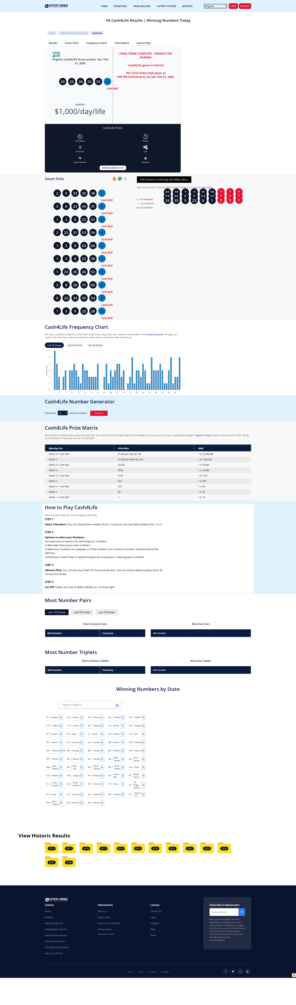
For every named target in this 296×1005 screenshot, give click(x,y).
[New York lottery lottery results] (81, 767)
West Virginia (55, 802)
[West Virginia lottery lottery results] (61, 802)
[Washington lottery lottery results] (122, 794)
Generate (99, 413)
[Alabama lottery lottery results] (61, 717)
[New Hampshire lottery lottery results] (122, 759)
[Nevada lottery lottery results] (102, 759)
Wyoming (98, 802)
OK (48, 775)
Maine (117, 742)
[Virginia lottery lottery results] (102, 794)
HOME (104, 6)
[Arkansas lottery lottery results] (122, 717)
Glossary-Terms (106, 934)
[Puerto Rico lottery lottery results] (122, 775)
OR (68, 775)
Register (244, 6)
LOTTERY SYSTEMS (166, 6)
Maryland (139, 742)
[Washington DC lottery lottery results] (143, 794)
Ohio (137, 767)
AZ (89, 717)
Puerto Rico (116, 775)
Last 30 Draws (54, 345)
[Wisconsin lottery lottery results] (81, 802)
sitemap (165, 971)
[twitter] (233, 971)
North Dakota (117, 767)
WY (89, 802)
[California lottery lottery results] (143, 717)
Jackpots (49, 917)
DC (130, 794)
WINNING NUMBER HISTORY (113, 168)
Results (53, 43)
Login (233, 6)
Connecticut (78, 725)
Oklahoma (56, 775)
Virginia (96, 794)
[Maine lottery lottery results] (122, 742)
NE (68, 759)
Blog (152, 929)
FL (109, 725)
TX (109, 784)
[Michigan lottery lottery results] (81, 750)
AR (109, 717)
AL (48, 717)
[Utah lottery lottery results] (61, 794)
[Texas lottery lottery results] (122, 784)
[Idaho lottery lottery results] (81, 734)
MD (130, 742)
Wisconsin (76, 802)
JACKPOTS (187, 6)
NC (89, 767)
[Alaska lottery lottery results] (81, 717)
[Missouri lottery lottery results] (143, 750)
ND (109, 767)
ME (109, 742)
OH (130, 767)
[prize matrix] (80, 136)
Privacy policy (105, 929)
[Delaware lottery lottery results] (102, 725)
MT (48, 759)
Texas (116, 784)
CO (48, 725)
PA (89, 775)
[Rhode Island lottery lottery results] (143, 775)
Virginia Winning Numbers (73, 33)
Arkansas (118, 717)
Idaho (74, 734)
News (153, 935)
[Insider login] (145, 147)
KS (48, 742)
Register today (202, 435)
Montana (56, 759)
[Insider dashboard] (145, 158)
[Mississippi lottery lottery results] (122, 750)
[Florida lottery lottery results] (122, 725)
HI (47, 734)
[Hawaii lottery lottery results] (61, 734)
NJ (130, 759)
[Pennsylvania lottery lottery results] (102, 775)
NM (48, 767)
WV (48, 802)
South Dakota (76, 784)
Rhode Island (136, 775)
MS (109, 750)
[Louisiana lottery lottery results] (102, 742)
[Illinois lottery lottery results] (102, 734)
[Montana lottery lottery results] (61, 759)
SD (68, 784)
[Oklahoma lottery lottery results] (61, 775)
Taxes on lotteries (54, 953)
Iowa (136, 734)
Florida (116, 725)
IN (109, 734)
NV (89, 759)
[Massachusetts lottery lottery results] (61, 750)
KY (68, 742)
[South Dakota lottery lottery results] (81, 784)
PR (109, 775)
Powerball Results (54, 923)
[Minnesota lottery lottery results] (102, 750)
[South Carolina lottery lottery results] (61, 784)
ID (68, 734)
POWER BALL (120, 6)
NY (68, 767)
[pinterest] (247, 971)
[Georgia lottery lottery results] (143, 725)
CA (130, 717)
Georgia (138, 725)
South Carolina (55, 784)
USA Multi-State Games (57, 947)
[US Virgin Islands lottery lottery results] (143, 785)
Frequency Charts (96, 43)
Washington (119, 794)
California (139, 717)
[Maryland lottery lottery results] (143, 742)
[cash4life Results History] (145, 136)
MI (68, 750)
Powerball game (155, 334)
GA (130, 725)
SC (48, 784)
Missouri (139, 750)
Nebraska (77, 759)
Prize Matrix (122, 43)
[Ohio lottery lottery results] (143, 767)
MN (89, 750)
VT (68, 794)
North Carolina (97, 767)
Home (52, 33)
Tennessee (98, 784)
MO (130, 750)
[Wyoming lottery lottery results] (102, 802)
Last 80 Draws (95, 345)
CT (68, 725)
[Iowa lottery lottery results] (143, 734)
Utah (54, 794)
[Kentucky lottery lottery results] (81, 742)
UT (48, 794)
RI (130, 775)
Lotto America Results (56, 935)
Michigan (76, 750)
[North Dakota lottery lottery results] (122, 767)
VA (89, 794)
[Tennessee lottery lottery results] (102, 784)
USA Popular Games (55, 941)
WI (68, 802)
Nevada (96, 759)
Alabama (56, 717)
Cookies (152, 971)
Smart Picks (72, 43)
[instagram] (240, 971)
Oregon (76, 775)
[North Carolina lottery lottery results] (102, 767)
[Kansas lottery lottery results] (61, 742)
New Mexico (56, 767)
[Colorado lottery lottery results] (61, 725)
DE (89, 725)
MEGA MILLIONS (142, 6)
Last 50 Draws (75, 345)
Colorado (56, 725)
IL (88, 734)
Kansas (55, 742)
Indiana (116, 734)
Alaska (75, 717)
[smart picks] (80, 147)
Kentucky (76, 742)
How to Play (144, 43)
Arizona (96, 717)
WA (109, 794)
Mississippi (119, 750)
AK (68, 717)
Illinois (95, 734)
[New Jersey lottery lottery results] (143, 759)
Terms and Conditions (109, 923)
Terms (130, 971)
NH (109, 759)
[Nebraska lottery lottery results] (81, 759)
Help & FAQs (104, 917)
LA (89, 742)
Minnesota (98, 750)
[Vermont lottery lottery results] (81, 794)
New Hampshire (119, 759)
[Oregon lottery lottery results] (81, 775)
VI (130, 785)
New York (75, 767)
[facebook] (225, 971)
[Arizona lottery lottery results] (102, 717)
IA (130, 734)
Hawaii (54, 734)
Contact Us (156, 911)
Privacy (141, 971)
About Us (102, 911)
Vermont (76, 794)
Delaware (97, 725)
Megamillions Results (56, 929)
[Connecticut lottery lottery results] (81, 725)
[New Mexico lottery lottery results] (61, 767)
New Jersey (136, 759)
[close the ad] (294, 975)
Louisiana (97, 742)
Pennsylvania (99, 775)
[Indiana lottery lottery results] (122, 734)
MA (48, 750)
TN (89, 784)
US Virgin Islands (137, 785)
